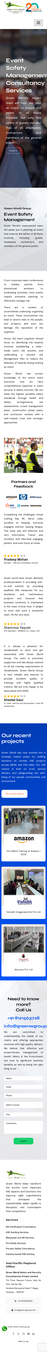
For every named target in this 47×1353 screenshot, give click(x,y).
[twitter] (18, 1334)
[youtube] (28, 1334)
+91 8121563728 (23, 1017)
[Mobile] (23, 502)
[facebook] (13, 1334)
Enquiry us (13, 151)
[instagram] (23, 1334)
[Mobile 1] (23, 493)
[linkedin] (33, 1334)
